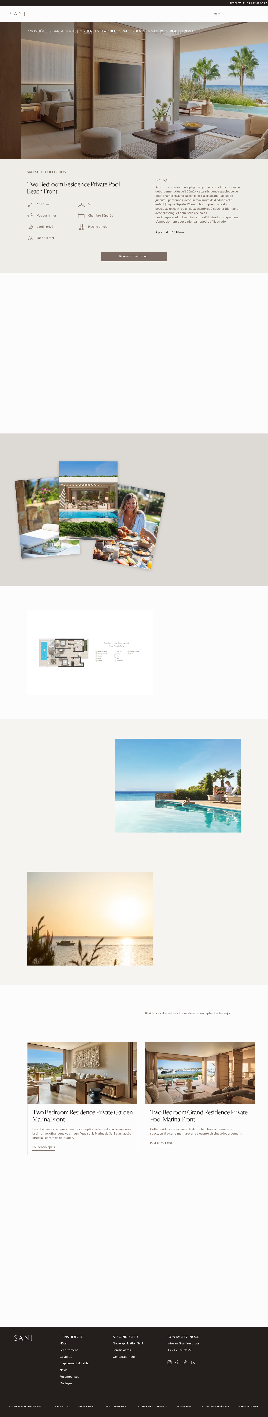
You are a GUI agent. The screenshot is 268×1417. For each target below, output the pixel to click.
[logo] (17, 14)
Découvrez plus (37, 825)
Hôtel (63, 1343)
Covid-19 (66, 1357)
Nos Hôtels (67, 33)
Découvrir (173, 949)
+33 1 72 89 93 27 (180, 1350)
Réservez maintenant (134, 256)
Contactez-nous (124, 1357)
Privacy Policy (87, 1407)
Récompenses (69, 1377)
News (63, 1370)
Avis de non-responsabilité (25, 1407)
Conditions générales (215, 1407)
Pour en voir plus (43, 1147)
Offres (160, 33)
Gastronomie (113, 33)
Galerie (199, 33)
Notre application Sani (128, 1343)
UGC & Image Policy (117, 1407)
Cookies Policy (185, 1407)
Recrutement (69, 1350)
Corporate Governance (152, 1407)
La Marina (179, 33)
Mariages (66, 1383)
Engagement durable (74, 1363)
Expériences (139, 33)
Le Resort (44, 33)
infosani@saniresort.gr (183, 1343)
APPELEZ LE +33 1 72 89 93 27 (248, 3)
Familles (89, 33)
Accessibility (60, 1407)
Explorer (134, 1279)
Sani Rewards (122, 1350)
